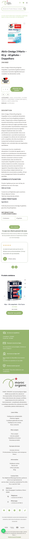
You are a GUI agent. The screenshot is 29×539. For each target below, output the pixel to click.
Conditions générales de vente (14, 420)
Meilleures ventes (14, 463)
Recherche (24, 9)
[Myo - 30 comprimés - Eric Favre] (14, 290)
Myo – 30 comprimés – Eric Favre (14, 304)
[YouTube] (14, 510)
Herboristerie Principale (14, 537)
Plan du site (14, 465)
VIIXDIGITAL (5, 519)
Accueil (3, 15)
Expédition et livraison (14, 438)
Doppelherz (11, 103)
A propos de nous (14, 450)
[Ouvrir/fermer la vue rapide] (25, 287)
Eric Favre (14, 309)
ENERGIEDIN (22, 517)
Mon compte (14, 434)
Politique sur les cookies (14, 422)
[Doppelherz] (5, 81)
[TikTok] (25, 510)
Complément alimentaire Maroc (17, 99)
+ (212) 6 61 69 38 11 (17, 497)
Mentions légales (14, 418)
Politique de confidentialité (14, 416)
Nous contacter (14, 424)
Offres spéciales (14, 467)
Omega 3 (4, 101)
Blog (14, 469)
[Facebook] (4, 510)
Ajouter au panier (17, 89)
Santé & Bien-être (10, 15)
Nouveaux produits (14, 440)
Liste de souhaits (14, 436)
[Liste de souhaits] (20, 2)
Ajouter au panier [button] (14, 313)
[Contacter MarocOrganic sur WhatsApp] (3, 531)
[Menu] (27, 2)
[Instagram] (9, 510)
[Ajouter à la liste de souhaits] (3, 94)
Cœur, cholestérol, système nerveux (15, 17)
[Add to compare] (8, 94)
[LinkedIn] (20, 510)
